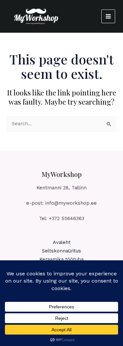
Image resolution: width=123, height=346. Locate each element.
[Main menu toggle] (108, 16)
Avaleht (62, 242)
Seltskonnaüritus (61, 251)
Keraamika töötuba (61, 259)
